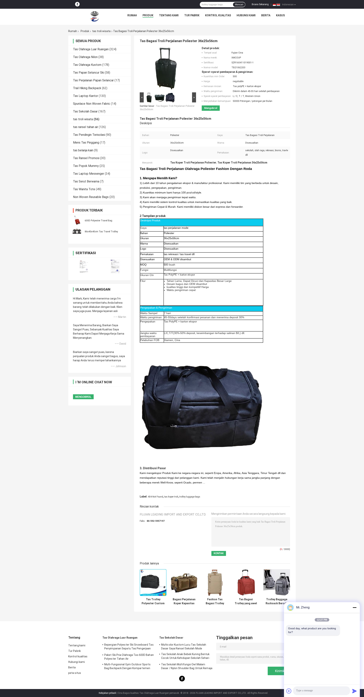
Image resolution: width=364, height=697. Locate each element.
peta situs (74, 672)
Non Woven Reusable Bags (91, 197)
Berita (265, 15)
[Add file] (289, 691)
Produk (148, 15)
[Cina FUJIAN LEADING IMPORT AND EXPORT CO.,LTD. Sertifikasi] (84, 266)
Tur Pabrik (191, 15)
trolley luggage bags (189, 496)
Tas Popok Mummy (86, 166)
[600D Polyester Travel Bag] (77, 220)
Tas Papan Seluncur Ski (88, 72)
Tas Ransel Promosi (86, 158)
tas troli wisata (101, 31)
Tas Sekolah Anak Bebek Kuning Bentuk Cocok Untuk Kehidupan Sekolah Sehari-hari (185, 657)
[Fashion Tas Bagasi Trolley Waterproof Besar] (215, 582)
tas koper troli (171, 496)
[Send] (354, 691)
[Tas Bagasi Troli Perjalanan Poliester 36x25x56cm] (166, 69)
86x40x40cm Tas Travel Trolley (101, 231)
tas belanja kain (83, 150)
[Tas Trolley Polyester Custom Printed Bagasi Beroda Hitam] (153, 582)
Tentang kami (169, 15)
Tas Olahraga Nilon (85, 57)
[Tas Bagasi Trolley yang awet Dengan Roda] (245, 582)
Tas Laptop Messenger (88, 173)
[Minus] (354, 607)
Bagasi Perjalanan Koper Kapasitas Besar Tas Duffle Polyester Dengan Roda (184, 601)
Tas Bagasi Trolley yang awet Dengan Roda (246, 601)
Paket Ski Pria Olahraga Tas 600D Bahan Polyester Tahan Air (129, 656)
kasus (280, 15)
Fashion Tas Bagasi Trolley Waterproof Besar (215, 601)
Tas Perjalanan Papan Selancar (93, 80)
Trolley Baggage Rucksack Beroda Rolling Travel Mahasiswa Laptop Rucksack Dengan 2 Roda (277, 601)
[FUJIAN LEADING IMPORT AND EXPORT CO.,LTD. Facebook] (77, 4)
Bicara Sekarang (260, 4)
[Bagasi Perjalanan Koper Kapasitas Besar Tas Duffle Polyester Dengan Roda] (184, 582)
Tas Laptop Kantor (85, 96)
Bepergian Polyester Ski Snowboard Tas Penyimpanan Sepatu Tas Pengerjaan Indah (129, 647)
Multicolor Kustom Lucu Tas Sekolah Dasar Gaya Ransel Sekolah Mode (183, 646)
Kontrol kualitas (218, 15)
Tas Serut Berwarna (86, 181)
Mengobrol (210, 108)
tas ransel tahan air (85, 127)
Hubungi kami (246, 15)
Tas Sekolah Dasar (85, 111)
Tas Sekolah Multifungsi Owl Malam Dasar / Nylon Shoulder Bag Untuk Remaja (186, 666)
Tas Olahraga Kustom (87, 65)
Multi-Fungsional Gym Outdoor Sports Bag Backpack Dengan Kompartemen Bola (127, 667)
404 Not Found (155, 496)
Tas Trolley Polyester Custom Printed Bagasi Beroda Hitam (153, 601)
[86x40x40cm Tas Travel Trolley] (77, 231)
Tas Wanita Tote (84, 189)
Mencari (239, 4)
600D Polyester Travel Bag (98, 220)
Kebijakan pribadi (107, 693)
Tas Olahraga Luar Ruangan (91, 49)
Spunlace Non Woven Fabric (91, 103)
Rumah (132, 15)
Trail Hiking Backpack (87, 88)
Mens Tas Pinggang (86, 142)
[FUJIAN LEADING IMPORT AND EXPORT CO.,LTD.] (94, 16)
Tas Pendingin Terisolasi (89, 135)
